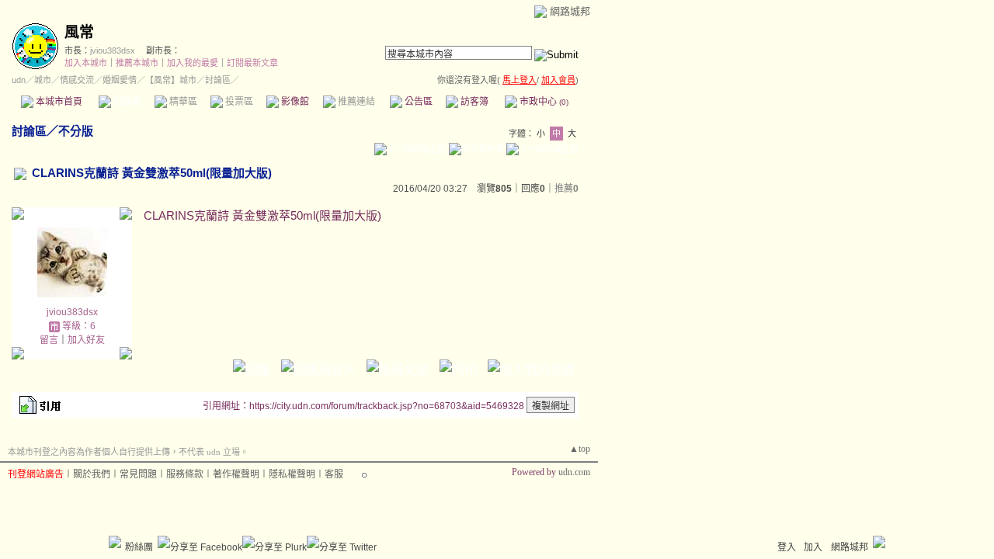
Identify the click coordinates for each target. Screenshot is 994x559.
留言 (49, 340)
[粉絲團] (115, 542)
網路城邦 (570, 11)
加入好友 (86, 340)
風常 (79, 32)
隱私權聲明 (292, 474)
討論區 (126, 101)
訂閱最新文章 (252, 63)
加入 (813, 547)
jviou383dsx (112, 50)
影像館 (294, 101)
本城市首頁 (57, 101)
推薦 (566, 188)
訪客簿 (473, 101)
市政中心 (542, 101)
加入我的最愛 (192, 63)
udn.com (574, 472)
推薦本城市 (137, 63)
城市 (42, 80)
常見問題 (138, 474)
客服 (334, 474)
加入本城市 (85, 63)
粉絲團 (139, 547)
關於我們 (91, 474)
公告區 (417, 101)
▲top (579, 448)
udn (19, 80)
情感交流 (77, 80)
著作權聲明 (236, 474)
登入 (786, 547)
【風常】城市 (170, 80)
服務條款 (184, 474)
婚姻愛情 (120, 80)
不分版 (75, 130)
